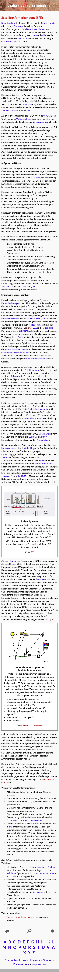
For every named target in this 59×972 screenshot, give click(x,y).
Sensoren (18, 26)
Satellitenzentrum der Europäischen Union (22, 917)
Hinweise (34, 960)
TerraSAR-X (6, 476)
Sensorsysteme (40, 122)
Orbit (27, 110)
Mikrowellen (36, 820)
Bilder (44, 35)
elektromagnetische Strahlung (15, 352)
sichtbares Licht (15, 820)
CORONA (26, 104)
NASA (47, 115)
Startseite (11, 960)
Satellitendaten (32, 370)
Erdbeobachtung (9, 303)
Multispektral (34, 324)
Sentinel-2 (29, 418)
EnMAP (38, 418)
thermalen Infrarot (47, 873)
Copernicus (15, 561)
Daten (34, 35)
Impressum (39, 964)
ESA (35, 328)
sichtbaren (11, 873)
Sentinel (40, 579)
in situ (9, 826)
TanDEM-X (23, 476)
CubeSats (33, 436)
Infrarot (26, 820)
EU (29, 328)
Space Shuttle (38, 29)
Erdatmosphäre (48, 23)
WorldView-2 (46, 409)
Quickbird (34, 409)
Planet (44, 436)
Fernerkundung (8, 23)
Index (22, 960)
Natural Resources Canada (32, 725)
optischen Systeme (10, 318)
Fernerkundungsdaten (35, 358)
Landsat (49, 328)
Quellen (47, 960)
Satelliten (26, 29)
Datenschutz (21, 964)
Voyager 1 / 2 (7, 286)
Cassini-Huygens (28, 286)
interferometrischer (44, 463)
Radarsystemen (8, 448)
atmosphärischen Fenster (16, 349)
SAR (44, 318)
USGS (20, 331)
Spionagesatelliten (9, 110)
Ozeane (36, 177)
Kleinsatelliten (43, 440)
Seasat (4, 457)
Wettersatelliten (23, 119)
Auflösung (15, 376)
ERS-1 (42, 460)
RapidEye (44, 433)
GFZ (32, 552)
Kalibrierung (38, 892)
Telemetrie (23, 38)
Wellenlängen (30, 448)
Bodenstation (12, 41)
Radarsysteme (33, 318)
